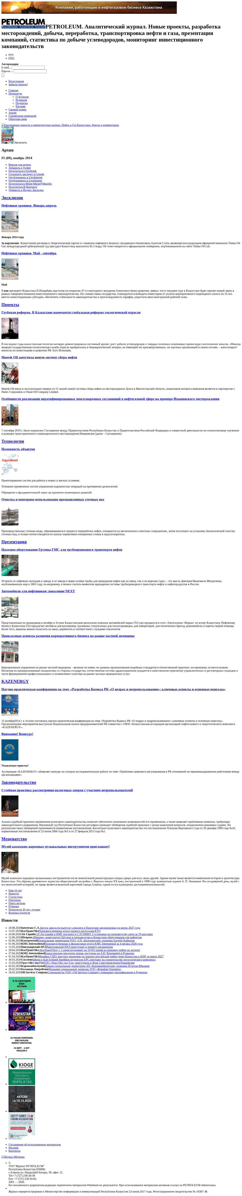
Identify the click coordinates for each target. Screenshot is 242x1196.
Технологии (12, 441)
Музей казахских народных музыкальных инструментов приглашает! (55, 846)
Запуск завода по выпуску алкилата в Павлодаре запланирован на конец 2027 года (90, 927)
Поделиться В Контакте (23, 186)
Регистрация (16, 81)
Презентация (14, 541)
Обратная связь (18, 119)
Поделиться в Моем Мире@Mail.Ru (30, 183)
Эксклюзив (12, 197)
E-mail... (6, 67)
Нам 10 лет (15, 890)
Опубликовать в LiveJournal (25, 180)
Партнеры (15, 900)
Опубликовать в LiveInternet (25, 177)
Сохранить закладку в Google (26, 174)
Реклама (21, 106)
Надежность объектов (18, 449)
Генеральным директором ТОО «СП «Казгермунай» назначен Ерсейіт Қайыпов (86, 940)
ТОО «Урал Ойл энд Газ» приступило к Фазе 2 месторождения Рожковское (89, 962)
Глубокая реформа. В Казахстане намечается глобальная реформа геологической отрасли (70, 312)
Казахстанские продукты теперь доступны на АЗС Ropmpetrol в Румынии (89, 953)
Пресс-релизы (17, 903)
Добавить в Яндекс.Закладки (26, 190)
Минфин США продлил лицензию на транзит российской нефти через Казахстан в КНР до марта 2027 (101, 956)
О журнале (22, 96)
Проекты (10, 304)
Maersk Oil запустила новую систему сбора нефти (39, 357)
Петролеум (15, 93)
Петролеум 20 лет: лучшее (24, 909)
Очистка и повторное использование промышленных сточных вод (52, 499)
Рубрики (14, 906)
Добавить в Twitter (20, 167)
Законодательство (18, 782)
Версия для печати (20, 164)
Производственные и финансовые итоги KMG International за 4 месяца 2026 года (94, 943)
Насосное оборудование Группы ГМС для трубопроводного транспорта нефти (61, 549)
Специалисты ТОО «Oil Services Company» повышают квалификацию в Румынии (97, 972)
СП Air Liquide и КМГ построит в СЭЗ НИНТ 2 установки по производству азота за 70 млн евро (94, 934)
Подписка (22, 103)
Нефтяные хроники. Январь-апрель (29, 205)
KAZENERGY (15, 681)
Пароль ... (7, 71)
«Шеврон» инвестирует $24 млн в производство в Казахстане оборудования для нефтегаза (87, 937)
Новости (14, 893)
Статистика (15, 896)
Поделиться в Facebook (22, 170)
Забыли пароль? (18, 84)
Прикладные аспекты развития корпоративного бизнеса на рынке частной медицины (68, 636)
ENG (12, 58)
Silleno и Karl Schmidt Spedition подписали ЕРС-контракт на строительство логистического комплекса (94, 959)
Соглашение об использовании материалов (35, 1144)
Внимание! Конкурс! (17, 734)
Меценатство (14, 839)
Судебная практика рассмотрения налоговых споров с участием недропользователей (67, 790)
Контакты (14, 1150)
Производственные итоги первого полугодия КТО (69, 930)
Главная (13, 90)
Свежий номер (17, 109)
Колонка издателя (19, 912)
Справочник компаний (22, 115)
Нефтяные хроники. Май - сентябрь (29, 253)
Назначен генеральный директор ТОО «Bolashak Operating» (85, 969)
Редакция (21, 99)
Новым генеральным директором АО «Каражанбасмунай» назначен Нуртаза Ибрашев (97, 965)
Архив (12, 112)
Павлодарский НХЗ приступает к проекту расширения (79, 946)
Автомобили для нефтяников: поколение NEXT (38, 591)
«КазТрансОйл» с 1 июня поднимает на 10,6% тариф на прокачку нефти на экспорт (89, 950)
